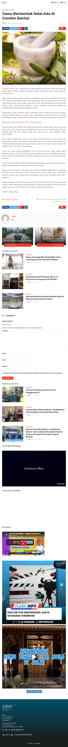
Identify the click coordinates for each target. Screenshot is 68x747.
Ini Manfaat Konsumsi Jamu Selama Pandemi (26, 122)
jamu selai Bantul (58, 201)
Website (4, 366)
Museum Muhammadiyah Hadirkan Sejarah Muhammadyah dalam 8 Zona (45, 297)
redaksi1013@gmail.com (17, 730)
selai (65, 201)
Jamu (46, 199)
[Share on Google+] (19, 28)
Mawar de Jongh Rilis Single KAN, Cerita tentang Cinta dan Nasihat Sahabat (43, 258)
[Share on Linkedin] (26, 28)
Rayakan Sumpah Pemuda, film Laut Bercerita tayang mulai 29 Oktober (42, 278)
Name (4, 353)
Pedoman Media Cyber (24, 735)
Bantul (41, 199)
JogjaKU (11, 9)
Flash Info (5, 9)
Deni (28, 262)
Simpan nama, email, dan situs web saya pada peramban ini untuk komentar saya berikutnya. (33, 373)
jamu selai (63, 199)
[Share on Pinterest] (22, 28)
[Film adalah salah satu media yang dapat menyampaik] (34, 592)
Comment (5, 331)
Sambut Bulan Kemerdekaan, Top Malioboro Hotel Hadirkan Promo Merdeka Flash (45, 411)
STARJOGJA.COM (8, 89)
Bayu (9, 23)
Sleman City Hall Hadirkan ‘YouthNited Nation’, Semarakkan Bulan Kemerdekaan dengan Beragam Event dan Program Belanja (44, 433)
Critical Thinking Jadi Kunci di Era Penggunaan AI (41, 391)
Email (4, 360)
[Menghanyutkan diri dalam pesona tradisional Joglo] (34, 657)
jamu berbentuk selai (54, 199)
